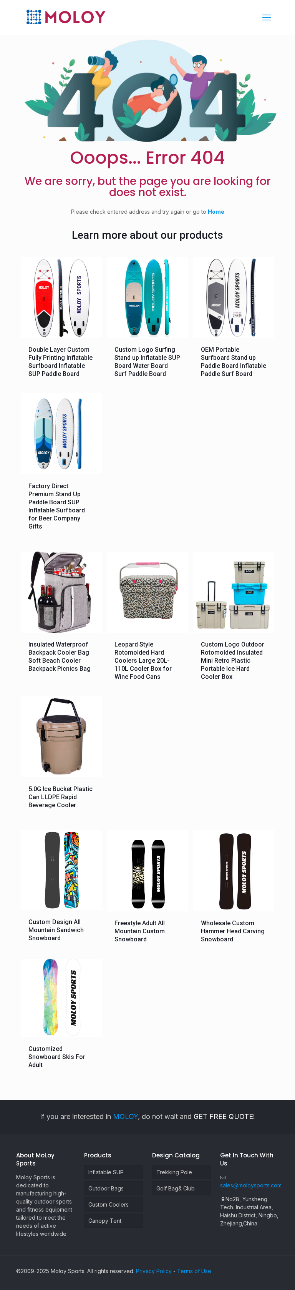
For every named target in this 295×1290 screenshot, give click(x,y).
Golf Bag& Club (175, 1188)
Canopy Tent (104, 1220)
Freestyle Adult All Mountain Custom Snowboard (139, 931)
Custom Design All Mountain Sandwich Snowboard (56, 930)
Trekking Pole (174, 1172)
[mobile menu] (266, 17)
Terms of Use (194, 1271)
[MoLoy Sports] (66, 17)
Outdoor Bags (106, 1188)
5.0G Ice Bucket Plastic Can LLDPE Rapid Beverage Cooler (60, 797)
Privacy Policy (154, 1271)
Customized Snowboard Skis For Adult (56, 1057)
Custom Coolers (108, 1204)
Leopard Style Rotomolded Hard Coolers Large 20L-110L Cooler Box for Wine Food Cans (143, 660)
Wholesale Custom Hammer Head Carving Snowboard (233, 931)
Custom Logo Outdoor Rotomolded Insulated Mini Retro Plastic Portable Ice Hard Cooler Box (232, 660)
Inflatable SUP (106, 1172)
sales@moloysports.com (251, 1185)
